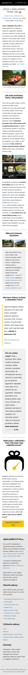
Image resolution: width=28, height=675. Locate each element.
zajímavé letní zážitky (14, 556)
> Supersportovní (8, 599)
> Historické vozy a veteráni (11, 613)
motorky (13, 616)
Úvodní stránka (8, 16)
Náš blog (5, 631)
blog (12, 572)
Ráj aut (5, 671)
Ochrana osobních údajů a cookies (13, 637)
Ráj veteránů (21, 671)
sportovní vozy (19, 599)
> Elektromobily (7, 602)
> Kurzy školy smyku (9, 618)
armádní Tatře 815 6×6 (12, 280)
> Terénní (6, 604)
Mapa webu (24, 669)
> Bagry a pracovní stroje (10, 610)
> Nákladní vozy (8, 607)
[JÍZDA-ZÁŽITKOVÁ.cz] (7, 3)
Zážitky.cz (19, 565)
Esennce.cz (6, 568)
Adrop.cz (13, 565)
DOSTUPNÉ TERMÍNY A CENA (13, 524)
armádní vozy (14, 604)
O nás (4, 629)
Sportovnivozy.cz (12, 671)
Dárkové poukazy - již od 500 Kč (12, 634)
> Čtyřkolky (6, 616)
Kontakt (5, 640)
